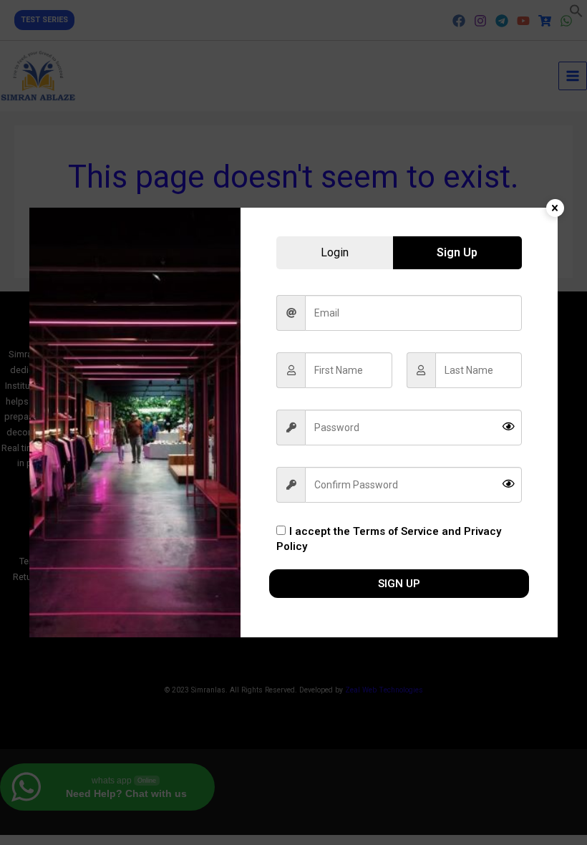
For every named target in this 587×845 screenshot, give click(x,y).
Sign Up (399, 583)
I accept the (388, 539)
